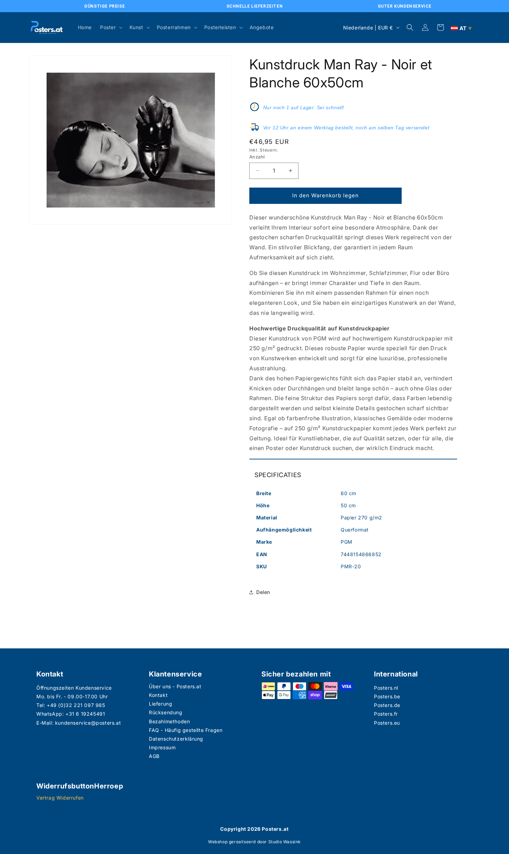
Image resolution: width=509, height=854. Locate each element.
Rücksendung (165, 712)
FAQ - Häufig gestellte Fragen (185, 730)
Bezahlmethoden (169, 721)
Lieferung (160, 704)
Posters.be (387, 696)
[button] (110, 27)
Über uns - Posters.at (175, 686)
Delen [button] (263, 592)
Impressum (162, 747)
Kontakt (158, 695)
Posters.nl (386, 688)
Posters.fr (386, 714)
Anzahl (257, 156)
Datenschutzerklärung (176, 739)
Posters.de (387, 705)
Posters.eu (387, 723)
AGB (154, 756)
